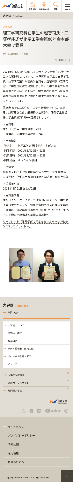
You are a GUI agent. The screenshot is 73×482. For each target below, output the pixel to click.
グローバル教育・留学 (19, 356)
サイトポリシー (17, 427)
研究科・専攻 (15, 333)
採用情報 (13, 453)
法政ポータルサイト (18, 382)
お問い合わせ (15, 312)
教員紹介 (12, 340)
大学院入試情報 (16, 375)
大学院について (16, 325)
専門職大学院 (15, 390)
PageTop (67, 476)
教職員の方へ (16, 462)
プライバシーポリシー (21, 435)
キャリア (12, 364)
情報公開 (13, 444)
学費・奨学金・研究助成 (20, 348)
